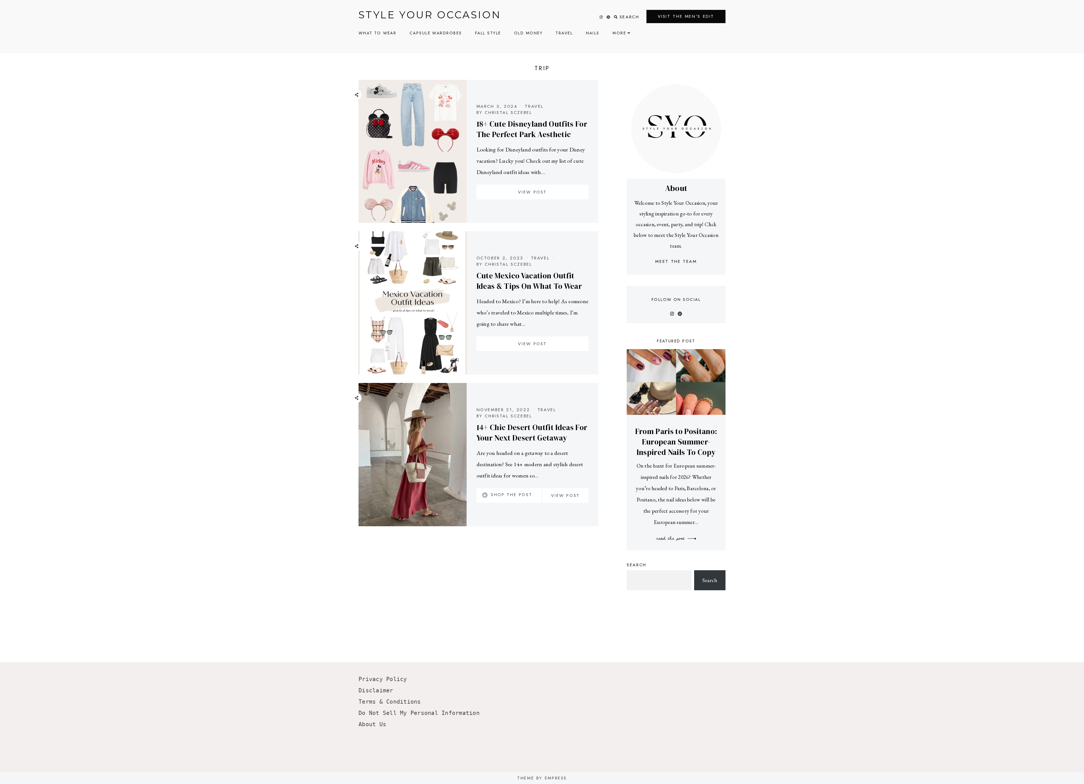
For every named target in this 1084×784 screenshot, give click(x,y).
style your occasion (430, 15)
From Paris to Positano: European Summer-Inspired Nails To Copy (676, 441)
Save (360, 132)
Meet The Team (676, 261)
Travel (564, 33)
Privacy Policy (383, 679)
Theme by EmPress (542, 778)
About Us (372, 724)
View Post (532, 192)
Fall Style (488, 33)
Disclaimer (376, 690)
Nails (593, 33)
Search (636, 565)
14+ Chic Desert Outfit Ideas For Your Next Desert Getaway (532, 432)
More (619, 33)
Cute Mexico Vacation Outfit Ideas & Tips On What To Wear (529, 280)
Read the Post (671, 538)
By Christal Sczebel (504, 112)
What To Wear (377, 33)
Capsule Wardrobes (436, 33)
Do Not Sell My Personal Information (419, 713)
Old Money (528, 33)
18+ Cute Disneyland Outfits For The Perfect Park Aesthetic (532, 129)
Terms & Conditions (390, 701)
